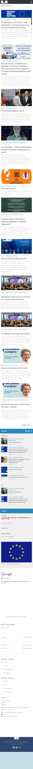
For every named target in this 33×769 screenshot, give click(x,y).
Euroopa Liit (4, 535)
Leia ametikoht (6, 680)
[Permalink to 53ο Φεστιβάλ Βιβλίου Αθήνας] (16, 104)
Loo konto (5, 669)
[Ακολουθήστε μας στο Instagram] (31, 438)
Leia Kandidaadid (7, 698)
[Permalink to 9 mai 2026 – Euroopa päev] (4, 477)
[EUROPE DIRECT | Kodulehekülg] (5, 2)
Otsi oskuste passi (7, 695)
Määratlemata (22, 149)
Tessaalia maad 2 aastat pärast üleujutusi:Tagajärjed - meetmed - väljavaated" (14, 228)
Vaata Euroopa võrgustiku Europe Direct (17, 623)
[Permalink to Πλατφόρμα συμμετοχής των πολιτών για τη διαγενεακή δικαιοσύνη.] (16, 289)
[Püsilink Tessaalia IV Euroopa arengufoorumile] (4, 484)
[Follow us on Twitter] (28, 438)
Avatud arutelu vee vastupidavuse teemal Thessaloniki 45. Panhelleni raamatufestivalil (14, 31)
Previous (27, 7)
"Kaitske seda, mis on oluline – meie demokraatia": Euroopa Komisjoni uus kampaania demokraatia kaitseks (18, 457)
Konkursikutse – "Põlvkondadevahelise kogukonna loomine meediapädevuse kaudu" (16, 156)
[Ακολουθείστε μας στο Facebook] (26, 438)
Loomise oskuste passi (8, 676)
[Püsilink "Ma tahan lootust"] (16, 183)
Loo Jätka (5, 672)
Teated (3, 26)
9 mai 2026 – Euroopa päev (15, 476)
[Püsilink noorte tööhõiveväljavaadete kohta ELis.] (16, 253)
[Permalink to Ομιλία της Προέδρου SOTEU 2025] (16, 363)
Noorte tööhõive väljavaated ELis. (14, 265)
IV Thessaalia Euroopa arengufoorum (18, 484)
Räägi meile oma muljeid (7, 543)
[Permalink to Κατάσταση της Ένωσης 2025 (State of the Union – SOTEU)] (16, 397)
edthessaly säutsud (6, 530)
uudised (15, 26)
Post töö (5, 691)
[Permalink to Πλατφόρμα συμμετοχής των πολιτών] (16, 326)
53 (12, 118)
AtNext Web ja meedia (18, 750)
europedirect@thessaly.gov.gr (10, 723)
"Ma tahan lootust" (8, 195)
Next (30, 7)
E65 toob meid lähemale (14, 449)
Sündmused (9, 26)
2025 (14, 375)
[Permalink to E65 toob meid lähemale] (4, 448)
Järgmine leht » (26, 432)
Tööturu (3, 221)
